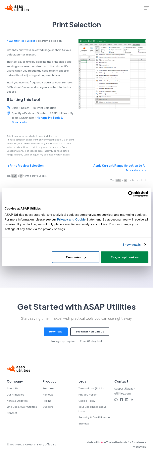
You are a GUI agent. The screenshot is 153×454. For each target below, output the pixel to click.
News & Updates (17, 400)
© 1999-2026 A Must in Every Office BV (31, 444)
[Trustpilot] (132, 400)
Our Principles (15, 394)
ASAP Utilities (16, 40)
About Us (12, 388)
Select (30, 40)
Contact (12, 412)
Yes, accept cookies (124, 257)
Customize (73, 257)
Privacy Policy (87, 394)
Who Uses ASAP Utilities (22, 406)
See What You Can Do (90, 331)
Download (56, 331)
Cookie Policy (86, 400)
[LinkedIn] (126, 400)
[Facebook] (121, 400)
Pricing (47, 400)
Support (48, 406)
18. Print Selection (44, 107)
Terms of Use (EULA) (91, 388)
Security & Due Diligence (94, 417)
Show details (132, 244)
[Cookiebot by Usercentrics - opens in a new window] (131, 194)
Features (48, 388)
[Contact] (116, 400)
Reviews (48, 394)
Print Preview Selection (26, 165)
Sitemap (83, 423)
